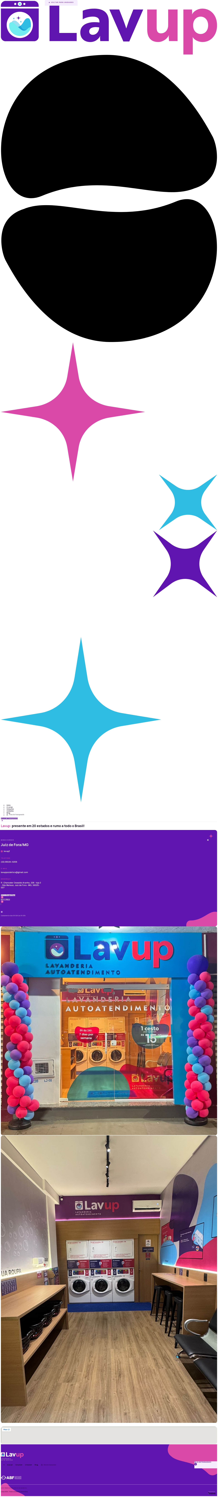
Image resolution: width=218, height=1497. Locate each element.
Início (9, 805)
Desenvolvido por (211, 1491)
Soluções (10, 809)
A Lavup (10, 807)
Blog (8, 813)
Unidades (10, 811)
